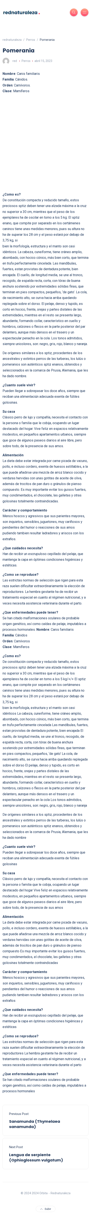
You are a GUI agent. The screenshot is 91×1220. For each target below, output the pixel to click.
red (14, 61)
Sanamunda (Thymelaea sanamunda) (34, 1124)
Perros (26, 61)
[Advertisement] (45, 142)
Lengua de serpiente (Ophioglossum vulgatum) (36, 1157)
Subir (48, 1208)
